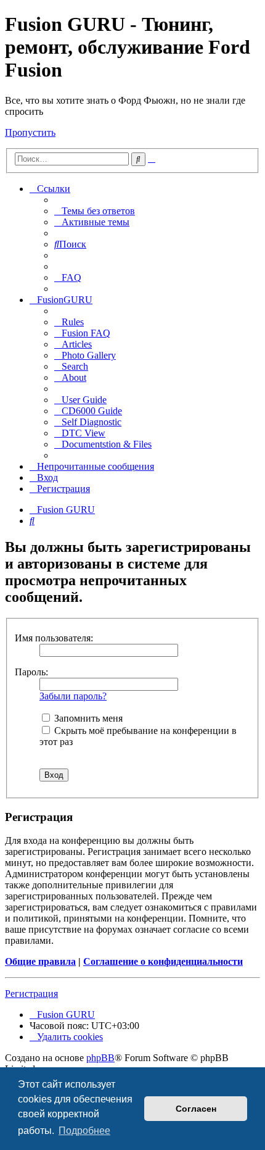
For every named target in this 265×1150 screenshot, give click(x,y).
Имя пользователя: (54, 638)
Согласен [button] (196, 1109)
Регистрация (31, 993)
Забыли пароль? (73, 696)
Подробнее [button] (84, 1130)
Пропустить (30, 132)
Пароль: (31, 672)
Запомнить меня (87, 718)
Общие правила (40, 961)
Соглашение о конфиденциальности (163, 961)
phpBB (100, 1057)
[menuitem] (94, 211)
